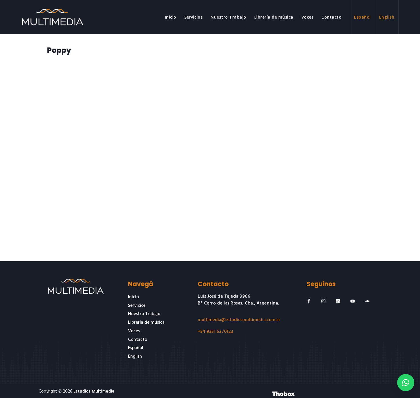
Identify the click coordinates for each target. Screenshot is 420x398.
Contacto (331, 17)
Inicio (170, 17)
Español (362, 17)
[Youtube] (352, 301)
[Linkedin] (338, 301)
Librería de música (273, 17)
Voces (307, 17)
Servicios (193, 17)
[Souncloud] (367, 301)
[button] (405, 382)
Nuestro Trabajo (228, 17)
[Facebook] (309, 301)
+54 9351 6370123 (215, 331)
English (387, 17)
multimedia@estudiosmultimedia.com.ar (239, 320)
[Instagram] (323, 301)
